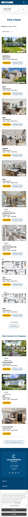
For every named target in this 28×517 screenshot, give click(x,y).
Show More (14, 326)
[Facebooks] (9, 473)
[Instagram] (12, 473)
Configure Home (17, 63)
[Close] (26, 491)
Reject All (14, 510)
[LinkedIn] (15, 473)
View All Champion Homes (14, 442)
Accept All (14, 514)
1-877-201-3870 (14, 466)
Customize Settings (14, 505)
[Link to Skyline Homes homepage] (7, 2)
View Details (6, 63)
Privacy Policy (17, 502)
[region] (14, 503)
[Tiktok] (18, 473)
